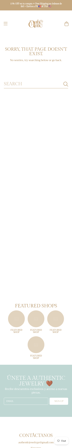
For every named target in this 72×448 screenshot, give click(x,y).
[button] (5, 23)
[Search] (66, 84)
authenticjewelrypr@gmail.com (36, 442)
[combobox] (36, 84)
